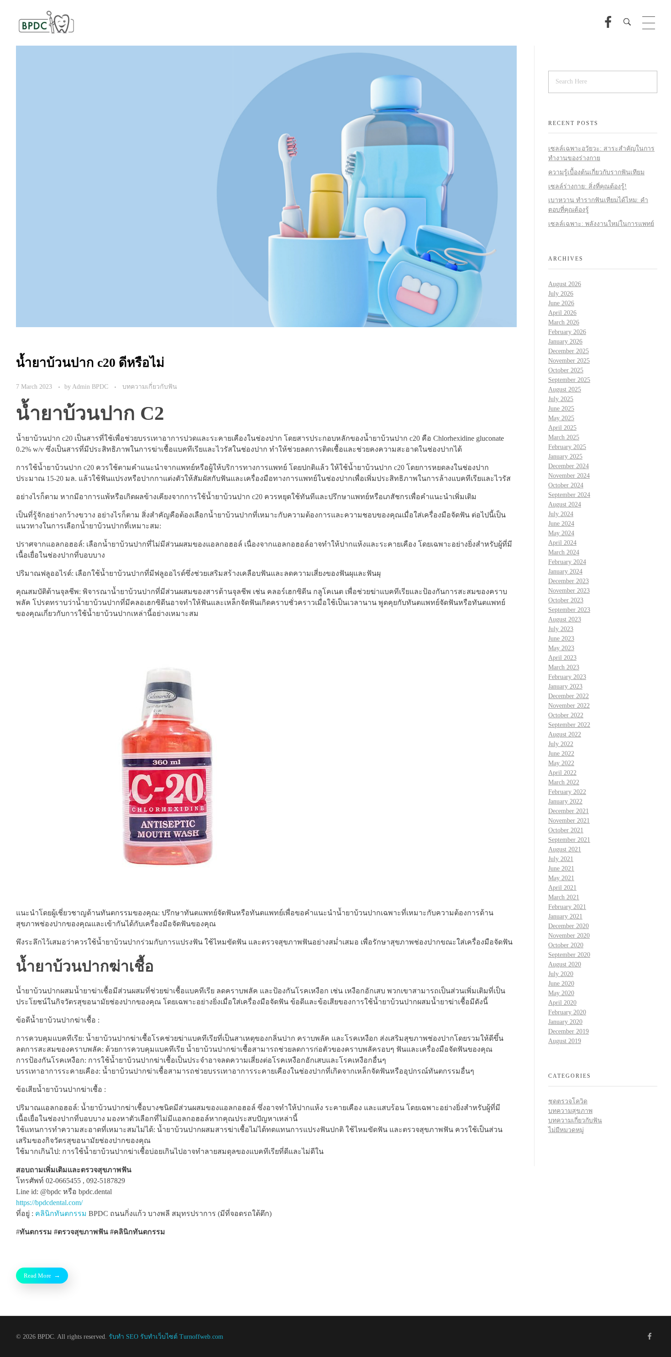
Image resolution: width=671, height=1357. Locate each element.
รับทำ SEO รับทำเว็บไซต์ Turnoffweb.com (166, 1336)
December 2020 (568, 926)
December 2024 (568, 466)
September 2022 (569, 724)
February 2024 (567, 561)
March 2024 (563, 552)
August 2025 (564, 389)
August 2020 (564, 964)
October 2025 (565, 370)
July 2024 (560, 514)
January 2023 (565, 686)
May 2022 (561, 763)
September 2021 (569, 839)
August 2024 (564, 504)
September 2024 (569, 494)
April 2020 (562, 1002)
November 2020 (569, 935)
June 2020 (561, 983)
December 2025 (568, 351)
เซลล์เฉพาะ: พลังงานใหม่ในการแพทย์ (601, 223)
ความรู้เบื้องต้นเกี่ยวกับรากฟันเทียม (596, 172)
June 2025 (561, 408)
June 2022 (561, 753)
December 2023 (568, 581)
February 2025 (567, 447)
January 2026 (565, 341)
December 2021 (568, 811)
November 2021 (569, 820)
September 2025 (569, 379)
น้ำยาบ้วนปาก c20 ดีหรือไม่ (90, 362)
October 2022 (565, 715)
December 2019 (568, 1031)
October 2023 (565, 600)
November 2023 (569, 590)
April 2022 (562, 772)
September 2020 (569, 954)
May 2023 (561, 648)
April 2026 (562, 312)
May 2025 (561, 418)
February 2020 (567, 1012)
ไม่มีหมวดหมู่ (566, 1130)
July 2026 (560, 293)
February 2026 (567, 332)
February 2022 (567, 791)
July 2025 (560, 399)
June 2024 (561, 523)
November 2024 (569, 475)
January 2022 (565, 801)
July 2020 (560, 974)
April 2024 (562, 542)
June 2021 (561, 868)
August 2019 (564, 1041)
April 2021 (562, 887)
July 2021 (560, 859)
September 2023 (569, 609)
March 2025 (563, 437)
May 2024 (561, 533)
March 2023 (563, 667)
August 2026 (564, 284)
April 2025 (562, 427)
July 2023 (560, 629)
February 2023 (567, 676)
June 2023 (561, 638)
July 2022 (560, 744)
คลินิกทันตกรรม (61, 1213)
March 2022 (563, 782)
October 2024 (565, 485)
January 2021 (565, 916)
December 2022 (568, 696)
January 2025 (565, 456)
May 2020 (561, 993)
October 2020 (565, 945)
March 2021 (563, 897)
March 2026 (563, 322)
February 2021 (567, 906)
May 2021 (561, 878)
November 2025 (569, 360)
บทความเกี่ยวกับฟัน (149, 386)
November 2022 (569, 705)
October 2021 (565, 830)
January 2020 (565, 1021)
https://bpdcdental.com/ (49, 1202)
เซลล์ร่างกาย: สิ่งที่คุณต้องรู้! (587, 186)
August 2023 (564, 619)
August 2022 (564, 734)
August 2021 (564, 849)
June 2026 (561, 303)
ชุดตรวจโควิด (567, 1101)
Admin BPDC (91, 386)
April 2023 (562, 657)
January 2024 (565, 571)
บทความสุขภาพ (570, 1110)
